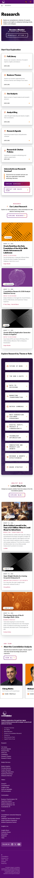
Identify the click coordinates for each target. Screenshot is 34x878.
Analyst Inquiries (5, 766)
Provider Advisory (6, 768)
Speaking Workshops (7, 774)
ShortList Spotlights (6, 789)
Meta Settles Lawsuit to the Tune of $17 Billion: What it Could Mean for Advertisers (16, 527)
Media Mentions (8, 731)
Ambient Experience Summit (8, 822)
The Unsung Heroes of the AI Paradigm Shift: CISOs (13, 616)
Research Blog (5, 751)
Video (2, 838)
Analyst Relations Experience (9, 820)
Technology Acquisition (7, 772)
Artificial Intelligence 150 (8, 805)
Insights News (5, 830)
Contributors (4, 754)
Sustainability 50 (5, 806)
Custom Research (6, 770)
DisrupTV (3, 783)
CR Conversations (6, 791)
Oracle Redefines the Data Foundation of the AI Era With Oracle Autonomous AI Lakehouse (15, 249)
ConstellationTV (5, 785)
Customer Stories (6, 832)
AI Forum (3, 816)
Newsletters (4, 834)
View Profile (10, 694)
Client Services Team (9, 737)
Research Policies (6, 758)
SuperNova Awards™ (6, 801)
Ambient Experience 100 (7, 803)
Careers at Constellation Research (13, 733)
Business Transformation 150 (9, 799)
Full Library (4, 747)
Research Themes (6, 756)
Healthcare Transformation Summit (10, 818)
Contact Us (7, 735)
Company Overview (9, 727)
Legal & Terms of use (9, 739)
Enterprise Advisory (6, 775)
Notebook (4, 836)
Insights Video (5, 787)
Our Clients (7, 729)
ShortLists (4, 752)
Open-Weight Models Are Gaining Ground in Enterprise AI (15, 577)
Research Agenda (6, 749)
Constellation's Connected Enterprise (11, 815)
